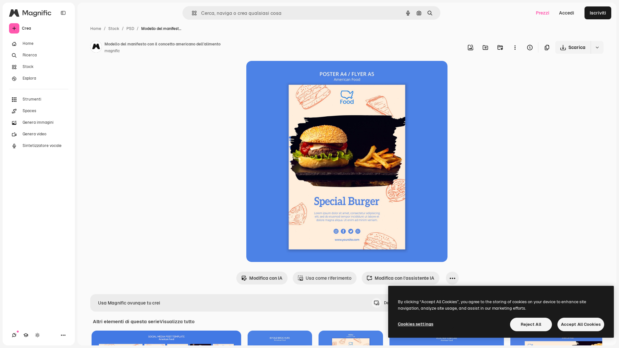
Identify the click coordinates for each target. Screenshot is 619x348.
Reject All (531, 324)
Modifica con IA (265, 278)
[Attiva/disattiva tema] (37, 335)
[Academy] (26, 335)
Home (95, 28)
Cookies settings (415, 324)
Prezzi (542, 13)
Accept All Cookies (581, 324)
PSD (130, 28)
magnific (112, 50)
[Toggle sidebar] (63, 13)
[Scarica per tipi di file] (597, 47)
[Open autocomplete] (192, 13)
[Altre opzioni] (514, 47)
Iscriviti (598, 13)
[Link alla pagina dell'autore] (96, 47)
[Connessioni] (14, 335)
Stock (113, 28)
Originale (289, 73)
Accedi (566, 13)
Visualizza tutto (177, 321)
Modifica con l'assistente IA (404, 278)
